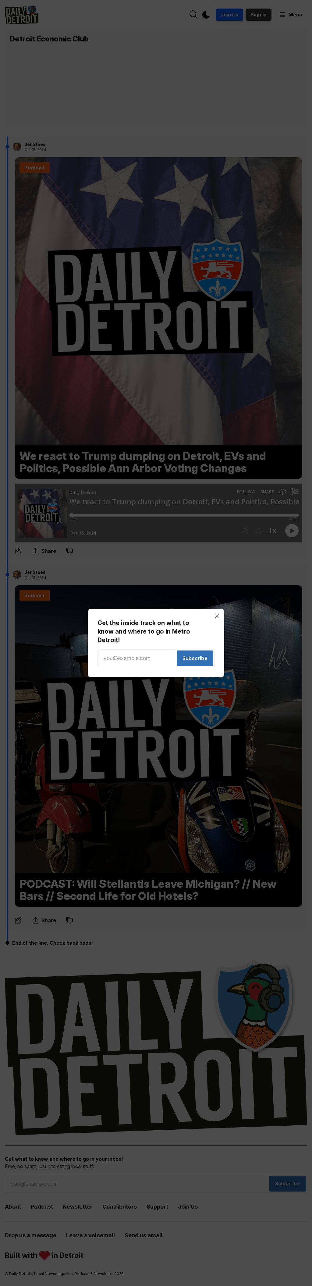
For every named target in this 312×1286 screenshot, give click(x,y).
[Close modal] (217, 616)
